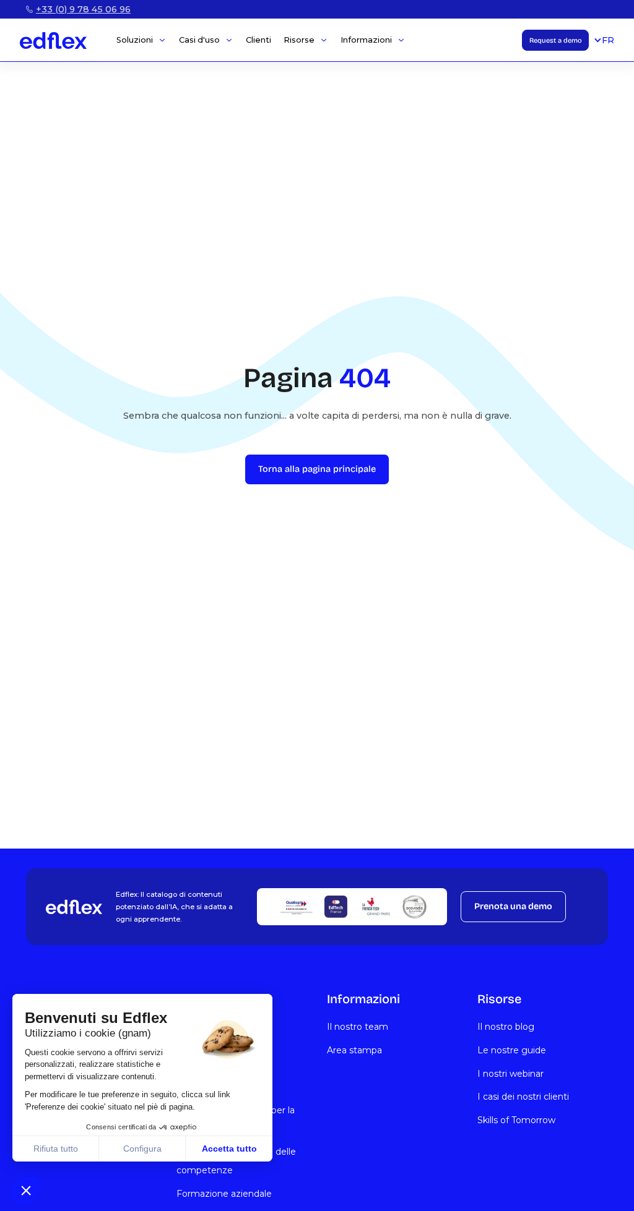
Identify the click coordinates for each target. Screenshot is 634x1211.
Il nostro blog (505, 1026)
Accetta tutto (229, 1148)
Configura (142, 1148)
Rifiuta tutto (55, 1148)
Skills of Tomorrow (516, 1120)
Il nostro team (357, 1026)
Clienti (258, 40)
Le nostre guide (511, 1050)
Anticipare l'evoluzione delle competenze (236, 1161)
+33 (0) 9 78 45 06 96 (83, 9)
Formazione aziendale (224, 1193)
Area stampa (354, 1050)
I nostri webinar (510, 1073)
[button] (26, 1190)
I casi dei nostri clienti (523, 1096)
